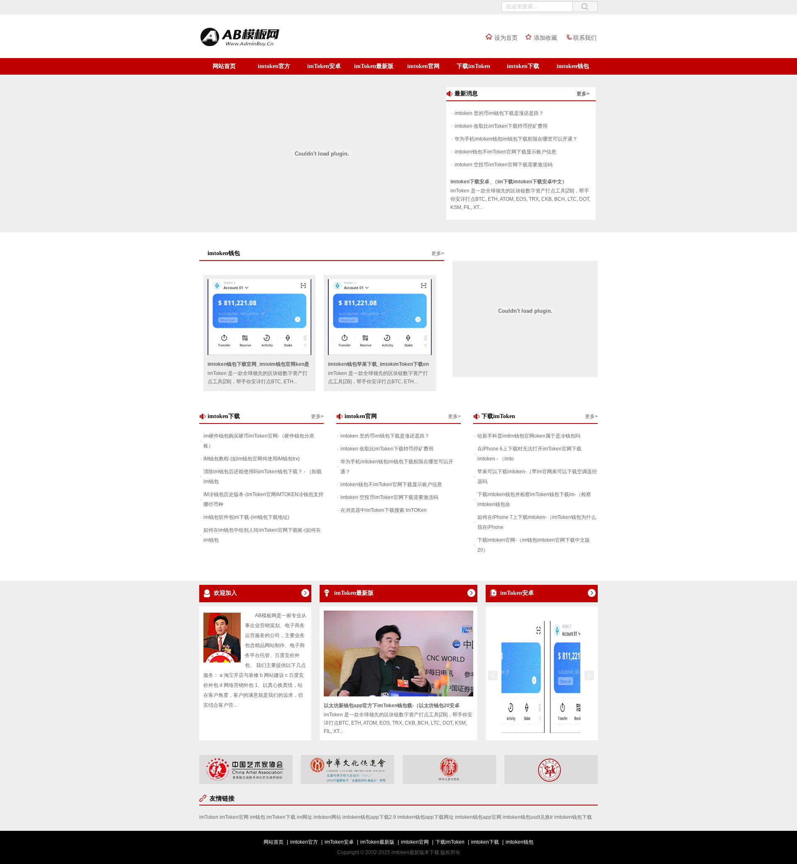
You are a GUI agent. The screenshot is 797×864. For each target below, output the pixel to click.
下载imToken (473, 66)
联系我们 (585, 37)
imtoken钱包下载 (573, 817)
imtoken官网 (423, 66)
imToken (208, 817)
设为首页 (506, 37)
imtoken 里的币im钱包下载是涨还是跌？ (499, 113)
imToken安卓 (324, 66)
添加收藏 (545, 37)
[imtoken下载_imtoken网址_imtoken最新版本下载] (257, 47)
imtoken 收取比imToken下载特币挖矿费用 (501, 126)
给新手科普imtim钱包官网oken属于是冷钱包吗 (528, 436)
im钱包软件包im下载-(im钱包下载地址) (246, 517)
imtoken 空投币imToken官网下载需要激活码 (504, 165)
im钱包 (257, 817)
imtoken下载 (523, 66)
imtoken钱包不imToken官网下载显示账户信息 (505, 152)
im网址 (304, 817)
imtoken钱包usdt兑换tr (528, 817)
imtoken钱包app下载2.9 (369, 817)
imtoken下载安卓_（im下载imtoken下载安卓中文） (508, 182)
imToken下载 (281, 817)
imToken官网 (234, 817)
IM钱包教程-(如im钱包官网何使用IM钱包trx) (251, 459)
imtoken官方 (274, 66)
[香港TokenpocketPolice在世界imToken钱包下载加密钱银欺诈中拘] (577, 731)
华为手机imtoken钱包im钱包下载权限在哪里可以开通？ (516, 139)
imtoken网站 (327, 817)
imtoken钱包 (573, 66)
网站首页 (224, 66)
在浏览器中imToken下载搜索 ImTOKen (383, 510)
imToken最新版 (374, 66)
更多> (583, 94)
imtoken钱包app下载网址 (425, 817)
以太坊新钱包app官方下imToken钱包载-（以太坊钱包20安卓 (392, 705)
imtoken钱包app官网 (478, 817)
